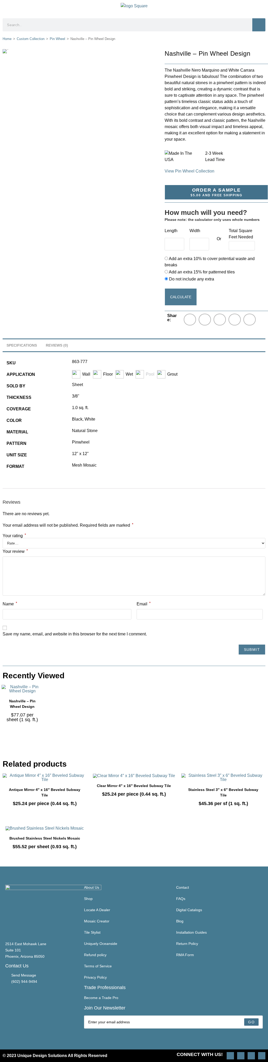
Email (143, 603)
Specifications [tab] (22, 345)
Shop (88, 899)
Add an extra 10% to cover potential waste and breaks (210, 261)
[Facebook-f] (251, 1055)
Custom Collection (30, 39)
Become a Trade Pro (101, 998)
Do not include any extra (191, 279)
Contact (182, 887)
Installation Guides (191, 932)
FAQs (180, 899)
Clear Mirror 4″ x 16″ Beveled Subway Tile (134, 786)
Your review (15, 551)
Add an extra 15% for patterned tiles (201, 272)
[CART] (261, 7)
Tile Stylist (92, 932)
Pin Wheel (57, 39)
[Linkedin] (261, 1055)
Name (10, 603)
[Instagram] (230, 1055)
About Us (91, 887)
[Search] (258, 24)
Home (7, 39)
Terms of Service (98, 966)
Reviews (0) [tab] (57, 345)
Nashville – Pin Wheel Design (22, 704)
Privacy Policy (95, 977)
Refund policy (95, 955)
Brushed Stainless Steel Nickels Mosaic (44, 838)
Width (194, 230)
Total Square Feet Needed (241, 233)
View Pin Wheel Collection (189, 171)
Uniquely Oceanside (100, 944)
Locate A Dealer (97, 910)
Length (171, 230)
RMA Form (185, 955)
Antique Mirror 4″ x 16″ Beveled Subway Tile (44, 792)
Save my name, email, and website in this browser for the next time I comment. (75, 634)
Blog (179, 921)
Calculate (180, 297)
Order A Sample (216, 192)
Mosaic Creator (96, 921)
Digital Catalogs (189, 910)
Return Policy (187, 944)
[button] (7, 8)
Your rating (14, 536)
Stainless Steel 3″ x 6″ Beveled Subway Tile (223, 792)
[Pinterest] (240, 1055)
